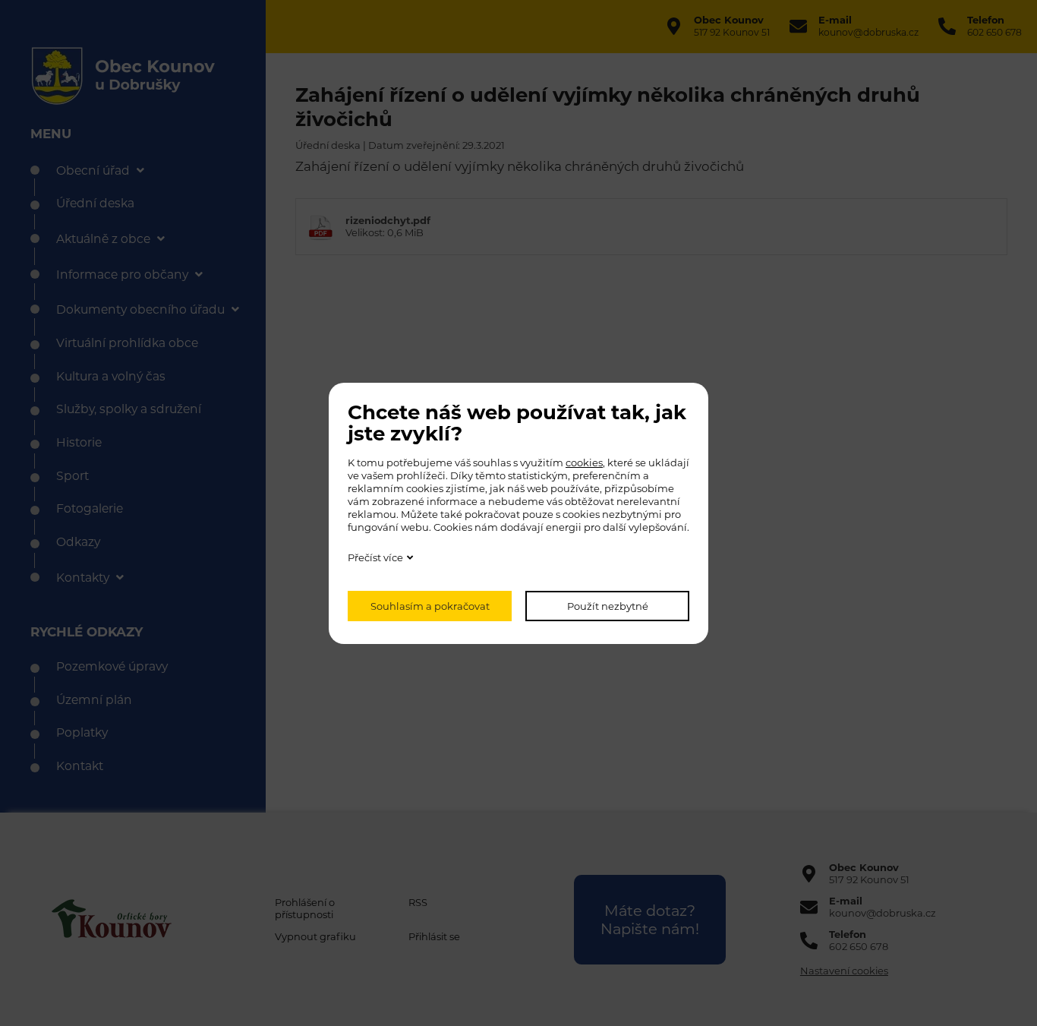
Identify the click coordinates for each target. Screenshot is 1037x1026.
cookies (584, 462)
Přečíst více (375, 557)
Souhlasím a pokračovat (430, 606)
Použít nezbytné (607, 606)
